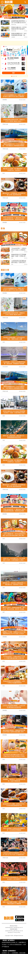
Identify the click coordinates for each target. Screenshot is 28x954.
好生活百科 (5, 366)
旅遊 (4, 415)
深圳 (4, 342)
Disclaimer (10, 932)
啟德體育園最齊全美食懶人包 (9, 942)
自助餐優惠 (15, 952)
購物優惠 (5, 99)
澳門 (4, 612)
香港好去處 (13, 24)
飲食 (4, 173)
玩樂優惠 (13, 37)
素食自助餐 (22, 952)
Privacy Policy (17, 932)
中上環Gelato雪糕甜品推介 (15, 944)
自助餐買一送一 (6, 952)
